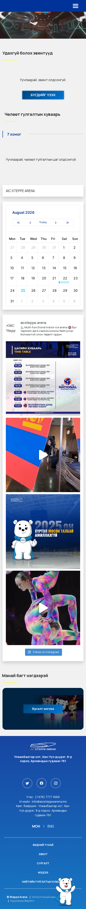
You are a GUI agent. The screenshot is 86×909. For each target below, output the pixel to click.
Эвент (43, 854)
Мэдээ (43, 872)
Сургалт (43, 863)
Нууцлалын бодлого (22, 901)
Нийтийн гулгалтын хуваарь (43, 882)
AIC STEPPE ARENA (20, 190)
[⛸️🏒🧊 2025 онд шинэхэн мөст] (43, 531)
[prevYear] (18, 222)
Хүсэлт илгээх (43, 708)
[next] (56, 222)
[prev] (30, 222)
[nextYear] (68, 222)
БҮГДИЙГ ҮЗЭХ (43, 95)
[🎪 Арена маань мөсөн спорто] (43, 608)
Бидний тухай (43, 845)
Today (43, 222)
